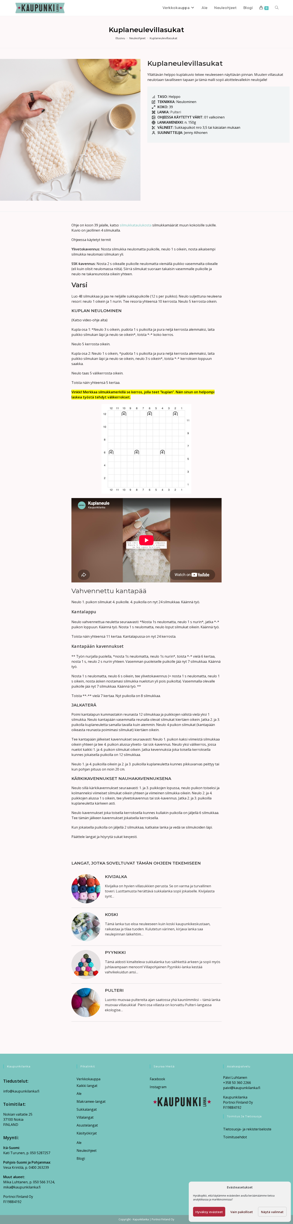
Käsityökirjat (87, 1133)
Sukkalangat (87, 1109)
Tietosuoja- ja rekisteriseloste (247, 1129)
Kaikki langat (87, 1085)
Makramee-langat (91, 1101)
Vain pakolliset (241, 1212)
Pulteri (175, 112)
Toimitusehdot (235, 1137)
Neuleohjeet (87, 1150)
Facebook (157, 1079)
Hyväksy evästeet (209, 1212)
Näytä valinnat (272, 1212)
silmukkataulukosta (135, 225)
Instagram (158, 1087)
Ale (79, 1093)
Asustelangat (87, 1125)
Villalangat (85, 1117)
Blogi (81, 1158)
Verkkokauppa (88, 1079)
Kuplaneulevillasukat (163, 38)
